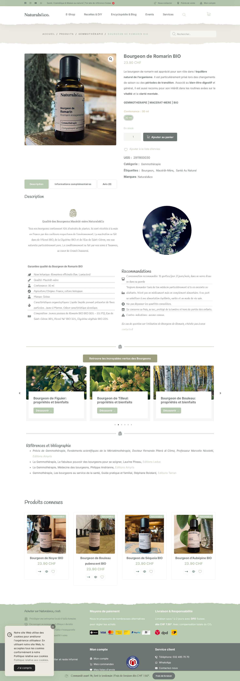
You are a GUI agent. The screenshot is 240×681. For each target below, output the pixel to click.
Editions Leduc (152, 461)
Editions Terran (167, 473)
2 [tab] (118, 424)
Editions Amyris (42, 456)
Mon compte (210, 3)
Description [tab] (36, 184)
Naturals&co (145, 176)
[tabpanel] (56, 393)
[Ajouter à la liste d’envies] (53, 571)
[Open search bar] (184, 14)
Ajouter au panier (162, 137)
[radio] (128, 117)
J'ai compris (24, 667)
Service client (165, 649)
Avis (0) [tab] (107, 184)
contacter (127, 329)
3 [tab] (121, 424)
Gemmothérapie (151, 164)
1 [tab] (115, 424)
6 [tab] (131, 424)
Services (168, 14)
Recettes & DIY (93, 14)
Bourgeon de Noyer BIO (46, 558)
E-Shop (70, 14)
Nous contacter (165, 3)
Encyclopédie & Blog (123, 14)
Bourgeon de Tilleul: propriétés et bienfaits (114, 400)
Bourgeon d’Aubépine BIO (193, 558)
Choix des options (39, 571)
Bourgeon (147, 170)
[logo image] (36, 14)
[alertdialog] (120, 676)
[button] (111, 59)
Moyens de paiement (105, 611)
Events (149, 14)
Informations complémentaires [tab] (73, 184)
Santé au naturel (186, 170)
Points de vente (188, 3)
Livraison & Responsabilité (174, 611)
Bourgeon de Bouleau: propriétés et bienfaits (178, 400)
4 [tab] (125, 424)
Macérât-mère (164, 170)
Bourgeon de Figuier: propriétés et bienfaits (51, 400)
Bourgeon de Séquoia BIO (145, 558)
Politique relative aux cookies (31, 660)
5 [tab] (128, 424)
